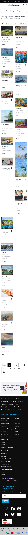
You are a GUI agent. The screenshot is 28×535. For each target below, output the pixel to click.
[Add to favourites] (11, 37)
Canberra (17, 429)
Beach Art (3, 426)
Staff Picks (4, 453)
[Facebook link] (14, 510)
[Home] (14, 5)
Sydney (17, 418)
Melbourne (18, 421)
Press (13, 399)
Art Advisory (4, 401)
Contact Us (17, 407)
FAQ (17, 404)
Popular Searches (11, 409)
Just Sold (3, 456)
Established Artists (6, 458)
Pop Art (3, 436)
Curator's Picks (5, 450)
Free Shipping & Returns (7, 404)
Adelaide (17, 423)
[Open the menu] (1, 5)
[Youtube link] (20, 516)
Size (15, 23)
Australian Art (5, 423)
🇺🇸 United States (11, 480)
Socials (20, 409)
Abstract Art (4, 421)
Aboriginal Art (5, 418)
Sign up (5, 501)
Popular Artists (5, 464)
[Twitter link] (14, 516)
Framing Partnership (6, 407)
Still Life (3, 444)
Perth (16, 431)
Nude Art (3, 431)
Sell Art (3, 474)
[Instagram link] (8, 510)
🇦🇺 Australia (10, 478)
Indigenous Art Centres (7, 472)
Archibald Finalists (6, 466)
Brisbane (17, 426)
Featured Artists (5, 461)
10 (19, 368)
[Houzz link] (8, 516)
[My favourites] (23, 5)
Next (4, 372)
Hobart (17, 436)
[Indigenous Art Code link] (14, 521)
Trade (17, 399)
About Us (3, 399)
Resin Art (3, 442)
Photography (4, 439)
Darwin (17, 434)
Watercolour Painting (7, 447)
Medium (22, 23)
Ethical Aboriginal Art (7, 469)
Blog (9, 399)
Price (7, 23)
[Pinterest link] (20, 510)
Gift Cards (20, 401)
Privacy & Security (14, 530)
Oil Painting (4, 434)
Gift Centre (13, 401)
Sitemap (3, 409)
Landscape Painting (6, 429)
